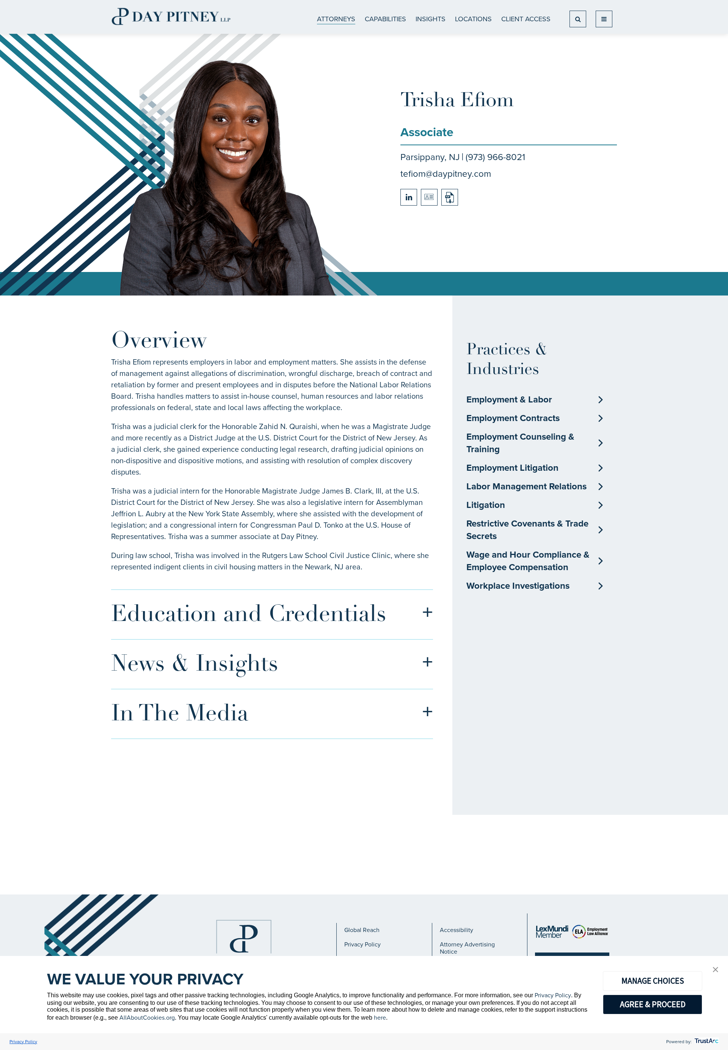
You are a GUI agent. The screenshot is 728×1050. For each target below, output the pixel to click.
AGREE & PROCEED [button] (653, 1004)
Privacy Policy (362, 944)
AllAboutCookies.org (147, 1017)
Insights (431, 19)
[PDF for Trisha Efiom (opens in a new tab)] (449, 197)
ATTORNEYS (336, 19)
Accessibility (456, 930)
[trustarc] (706, 1042)
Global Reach (362, 930)
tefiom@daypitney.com (445, 174)
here (380, 1017)
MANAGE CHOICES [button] (652, 980)
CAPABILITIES (385, 19)
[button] (715, 970)
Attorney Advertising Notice (467, 948)
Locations (473, 19)
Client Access (526, 19)
